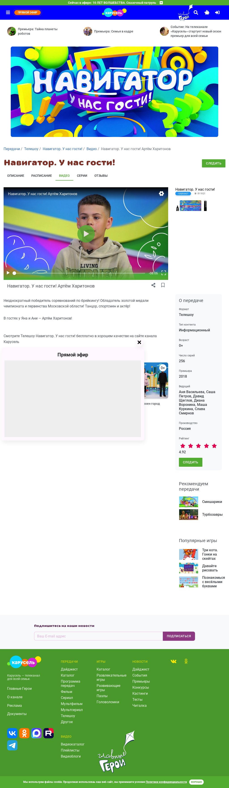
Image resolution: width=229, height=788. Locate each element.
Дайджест (69, 669)
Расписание (41, 175)
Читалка (139, 705)
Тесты (137, 699)
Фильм (66, 692)
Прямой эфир (72, 355)
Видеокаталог (73, 744)
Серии (82, 175)
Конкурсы (140, 687)
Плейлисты (70, 750)
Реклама (14, 705)
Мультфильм (72, 704)
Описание (15, 175)
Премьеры (141, 681)
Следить (213, 163)
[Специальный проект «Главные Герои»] (175, 12)
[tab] (173, 661)
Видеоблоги (71, 756)
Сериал (67, 698)
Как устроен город (146, 403)
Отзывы (101, 175)
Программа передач (70, 683)
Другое (67, 722)
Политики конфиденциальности (166, 782)
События (139, 675)
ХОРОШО (196, 782)
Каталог (67, 675)
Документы (17, 714)
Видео (64, 175)
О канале (14, 697)
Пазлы (102, 696)
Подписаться (179, 636)
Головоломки (108, 702)
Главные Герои (19, 688)
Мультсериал (72, 710)
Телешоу (68, 716)
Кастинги (140, 693)
